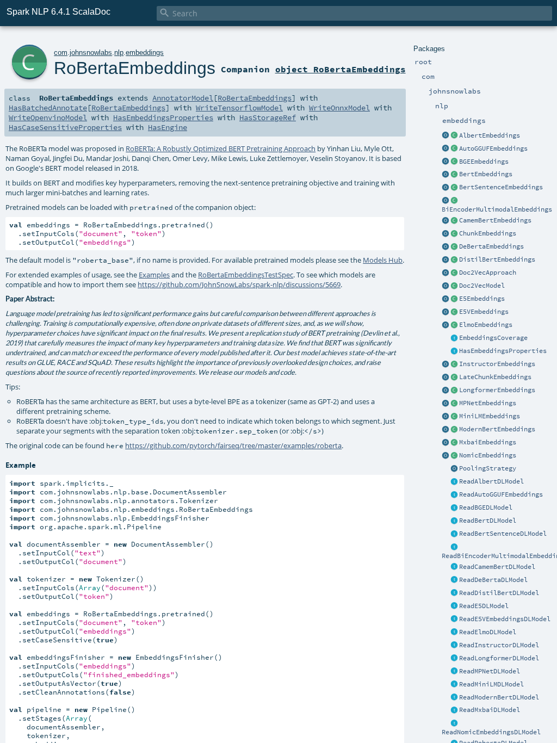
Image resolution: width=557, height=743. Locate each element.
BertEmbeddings (485, 174)
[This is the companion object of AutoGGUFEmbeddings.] (445, 149)
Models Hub (383, 260)
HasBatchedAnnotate (48, 108)
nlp (118, 52)
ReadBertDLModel (487, 520)
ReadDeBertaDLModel (493, 580)
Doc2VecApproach (487, 272)
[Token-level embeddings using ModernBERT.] (454, 429)
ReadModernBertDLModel (499, 697)
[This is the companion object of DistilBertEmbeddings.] (445, 260)
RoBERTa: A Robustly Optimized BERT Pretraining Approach (220, 148)
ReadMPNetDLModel (489, 671)
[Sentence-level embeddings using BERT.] (454, 187)
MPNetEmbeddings (487, 403)
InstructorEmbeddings (497, 364)
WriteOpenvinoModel (48, 117)
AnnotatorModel (182, 98)
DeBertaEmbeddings (491, 246)
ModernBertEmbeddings (497, 429)
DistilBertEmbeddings (497, 259)
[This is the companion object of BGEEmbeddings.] (445, 162)
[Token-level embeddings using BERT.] (454, 174)
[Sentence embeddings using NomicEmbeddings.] (454, 455)
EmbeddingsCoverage (493, 338)
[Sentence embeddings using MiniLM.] (454, 416)
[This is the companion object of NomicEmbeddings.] (445, 455)
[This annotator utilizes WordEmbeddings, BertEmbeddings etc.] (454, 234)
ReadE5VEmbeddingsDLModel (504, 619)
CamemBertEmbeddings (495, 220)
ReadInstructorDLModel (499, 645)
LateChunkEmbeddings (495, 377)
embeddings (145, 52)
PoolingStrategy (487, 468)
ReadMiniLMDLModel (491, 684)
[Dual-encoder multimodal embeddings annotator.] (454, 200)
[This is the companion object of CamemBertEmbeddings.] (445, 220)
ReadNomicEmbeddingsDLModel (491, 732)
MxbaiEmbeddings (487, 442)
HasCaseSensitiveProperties (65, 127)
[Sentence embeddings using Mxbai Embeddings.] (454, 442)
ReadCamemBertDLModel (497, 567)
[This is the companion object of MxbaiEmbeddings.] (445, 442)
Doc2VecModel (482, 285)
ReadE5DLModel (484, 606)
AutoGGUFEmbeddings (493, 148)
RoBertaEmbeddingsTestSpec (245, 275)
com (60, 52)
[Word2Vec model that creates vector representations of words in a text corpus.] (454, 286)
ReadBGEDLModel (485, 507)
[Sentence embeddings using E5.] (454, 299)
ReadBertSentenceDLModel (503, 533)
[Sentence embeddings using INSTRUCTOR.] (454, 364)
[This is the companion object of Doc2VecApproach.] (445, 273)
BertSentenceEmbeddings (501, 187)
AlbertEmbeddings (489, 135)
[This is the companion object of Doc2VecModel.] (445, 286)
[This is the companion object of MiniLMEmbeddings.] (445, 416)
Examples (154, 275)
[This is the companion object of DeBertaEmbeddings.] (445, 247)
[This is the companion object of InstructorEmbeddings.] (445, 364)
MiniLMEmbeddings (489, 416)
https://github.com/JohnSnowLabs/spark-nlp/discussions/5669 (239, 284)
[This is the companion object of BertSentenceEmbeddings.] (445, 187)
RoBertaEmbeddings (134, 68)
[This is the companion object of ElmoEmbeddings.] (445, 325)
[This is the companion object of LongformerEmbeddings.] (445, 390)
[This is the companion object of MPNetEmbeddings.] (445, 403)
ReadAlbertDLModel (491, 481)
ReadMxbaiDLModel (489, 710)
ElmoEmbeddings (485, 325)
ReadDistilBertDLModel (499, 593)
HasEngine (167, 127)
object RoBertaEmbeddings (340, 69)
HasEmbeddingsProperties (503, 351)
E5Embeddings (482, 298)
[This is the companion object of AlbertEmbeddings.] (445, 136)
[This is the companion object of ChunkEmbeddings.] (445, 234)
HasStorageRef (267, 117)
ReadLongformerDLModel (499, 658)
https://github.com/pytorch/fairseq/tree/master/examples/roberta (233, 445)
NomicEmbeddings (487, 455)
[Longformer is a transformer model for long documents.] (454, 390)
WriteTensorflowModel (239, 108)
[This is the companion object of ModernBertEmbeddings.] (445, 429)
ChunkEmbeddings (487, 233)
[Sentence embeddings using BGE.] (454, 162)
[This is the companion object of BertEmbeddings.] (445, 174)
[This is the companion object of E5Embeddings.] (445, 299)
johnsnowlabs (91, 52)
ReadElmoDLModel (487, 632)
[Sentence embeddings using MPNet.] (454, 403)
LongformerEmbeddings (497, 390)
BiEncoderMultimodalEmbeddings (497, 209)
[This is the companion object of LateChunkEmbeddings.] (445, 377)
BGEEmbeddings (484, 161)
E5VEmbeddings (484, 311)
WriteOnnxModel (339, 108)
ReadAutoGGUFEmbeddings (501, 494)
